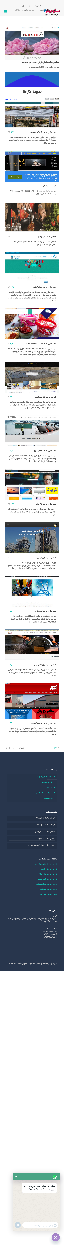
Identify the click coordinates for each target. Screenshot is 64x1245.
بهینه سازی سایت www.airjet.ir (43, 132)
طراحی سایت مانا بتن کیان (45, 397)
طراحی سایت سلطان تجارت (46, 884)
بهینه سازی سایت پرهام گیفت (44, 287)
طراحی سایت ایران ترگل (48, 874)
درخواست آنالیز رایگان (44, 792)
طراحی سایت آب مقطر (48, 889)
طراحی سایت (47, 782)
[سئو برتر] (51, 12)
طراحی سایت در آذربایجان (45, 818)
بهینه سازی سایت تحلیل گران (45, 450)
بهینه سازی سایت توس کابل (45, 611)
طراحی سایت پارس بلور (47, 236)
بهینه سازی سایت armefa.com (43, 723)
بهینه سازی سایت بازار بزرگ (45, 504)
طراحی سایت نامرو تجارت (47, 879)
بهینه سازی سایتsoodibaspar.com (41, 343)
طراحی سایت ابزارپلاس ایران (45, 664)
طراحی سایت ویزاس (49, 869)
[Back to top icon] (58, 1239)
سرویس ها (48, 798)
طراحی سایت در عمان (46, 838)
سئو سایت (48, 787)
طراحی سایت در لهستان (46, 824)
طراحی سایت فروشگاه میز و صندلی (41, 845)
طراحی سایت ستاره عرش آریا (46, 863)
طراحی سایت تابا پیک (47, 185)
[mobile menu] (5, 11)
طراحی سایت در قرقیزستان (45, 831)
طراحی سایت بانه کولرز (48, 894)
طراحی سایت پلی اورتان (46, 557)
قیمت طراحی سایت (44, 776)
